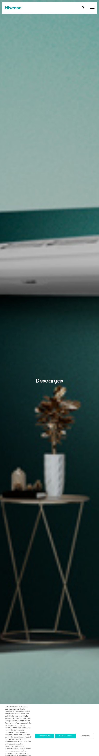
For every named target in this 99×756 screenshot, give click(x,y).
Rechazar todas (65, 736)
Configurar (85, 736)
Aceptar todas (45, 736)
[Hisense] (13, 7)
